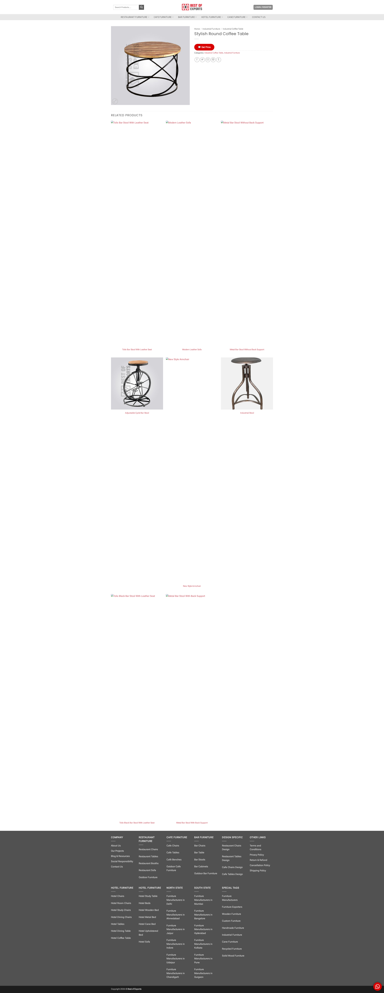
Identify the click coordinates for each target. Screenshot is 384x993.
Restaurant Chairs (148, 849)
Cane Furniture (236, 17)
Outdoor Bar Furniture (205, 873)
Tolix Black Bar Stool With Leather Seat (136, 822)
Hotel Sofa (144, 941)
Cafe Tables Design (232, 874)
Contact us (259, 17)
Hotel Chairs (117, 896)
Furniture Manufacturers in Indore (175, 944)
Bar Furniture (186, 17)
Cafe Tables (172, 852)
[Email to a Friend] (207, 59)
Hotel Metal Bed (147, 917)
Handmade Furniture (233, 927)
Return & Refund (258, 860)
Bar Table (199, 852)
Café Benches (174, 859)
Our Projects (117, 850)
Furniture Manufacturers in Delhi (175, 900)
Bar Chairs (199, 845)
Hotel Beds (144, 903)
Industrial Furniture (211, 29)
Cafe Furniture (162, 17)
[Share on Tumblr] (218, 59)
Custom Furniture (231, 920)
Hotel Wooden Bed (149, 910)
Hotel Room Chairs (121, 903)
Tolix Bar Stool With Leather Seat (137, 349)
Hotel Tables (117, 924)
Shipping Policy (258, 870)
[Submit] (141, 7)
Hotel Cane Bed (147, 924)
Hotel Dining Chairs (121, 917)
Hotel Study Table (148, 896)
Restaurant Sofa (147, 870)
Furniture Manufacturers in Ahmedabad (175, 914)
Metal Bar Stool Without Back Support (247, 349)
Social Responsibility (122, 861)
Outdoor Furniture (148, 877)
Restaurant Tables (148, 856)
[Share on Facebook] (197, 59)
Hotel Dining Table (121, 930)
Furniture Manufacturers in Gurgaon (203, 973)
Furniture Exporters (232, 906)
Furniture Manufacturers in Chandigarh (175, 973)
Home (197, 29)
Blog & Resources (120, 856)
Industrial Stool (247, 413)
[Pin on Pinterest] (213, 59)
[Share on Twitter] (202, 59)
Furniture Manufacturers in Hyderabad (203, 929)
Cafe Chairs (172, 845)
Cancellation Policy (260, 865)
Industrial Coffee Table (233, 29)
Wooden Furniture (231, 914)
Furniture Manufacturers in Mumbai (203, 900)
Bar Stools (199, 859)
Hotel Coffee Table (121, 938)
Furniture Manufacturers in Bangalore (203, 914)
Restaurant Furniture (134, 17)
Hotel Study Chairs (121, 910)
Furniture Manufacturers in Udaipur (175, 958)
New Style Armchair (192, 586)
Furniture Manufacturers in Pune (203, 958)
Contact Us (117, 866)
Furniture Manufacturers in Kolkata (203, 944)
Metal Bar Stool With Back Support (192, 822)
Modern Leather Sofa (192, 349)
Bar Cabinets (201, 866)
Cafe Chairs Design (232, 867)
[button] (263, 7)
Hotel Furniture (211, 17)
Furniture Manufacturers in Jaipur (175, 929)
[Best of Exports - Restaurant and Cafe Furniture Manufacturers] (192, 7)
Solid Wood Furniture (233, 955)
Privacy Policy (257, 854)
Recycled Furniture (232, 948)
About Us (116, 845)
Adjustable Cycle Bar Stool (137, 413)
